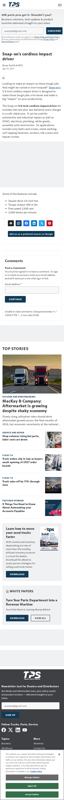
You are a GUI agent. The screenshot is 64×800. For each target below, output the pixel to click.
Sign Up (10, 714)
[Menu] (4, 5)
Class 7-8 (7, 455)
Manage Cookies (32, 777)
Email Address (13, 284)
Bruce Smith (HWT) (12, 65)
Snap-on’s (55, 87)
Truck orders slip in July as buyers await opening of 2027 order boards (22, 462)
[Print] (11, 223)
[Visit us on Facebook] (3, 729)
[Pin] (50, 223)
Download (17, 574)
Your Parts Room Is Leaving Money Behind (28, 609)
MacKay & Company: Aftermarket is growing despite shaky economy (24, 406)
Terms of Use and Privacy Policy (47, 37)
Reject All (32, 786)
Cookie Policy (36, 771)
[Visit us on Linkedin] (18, 729)
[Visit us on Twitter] (10, 729)
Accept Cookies (32, 794)
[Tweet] (42, 223)
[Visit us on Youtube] (24, 729)
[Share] (26, 223)
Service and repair (13, 432)
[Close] (59, 754)
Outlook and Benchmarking (18, 396)
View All (40, 618)
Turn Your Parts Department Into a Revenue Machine (31, 602)
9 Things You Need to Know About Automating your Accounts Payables (18, 508)
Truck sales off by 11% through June (21, 483)
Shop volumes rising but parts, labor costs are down (20, 438)
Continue (15, 299)
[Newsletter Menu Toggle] (60, 5)
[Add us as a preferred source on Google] (19, 223)
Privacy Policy (49, 39)
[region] (32, 775)
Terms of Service (7, 41)
